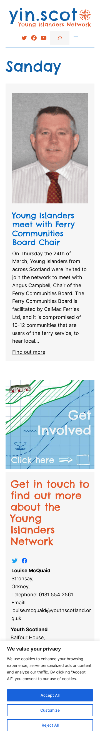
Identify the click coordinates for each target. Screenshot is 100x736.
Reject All (50, 725)
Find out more (28, 352)
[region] (50, 688)
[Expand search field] (59, 38)
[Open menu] (75, 38)
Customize (50, 710)
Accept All (50, 695)
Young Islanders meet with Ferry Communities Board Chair (43, 229)
